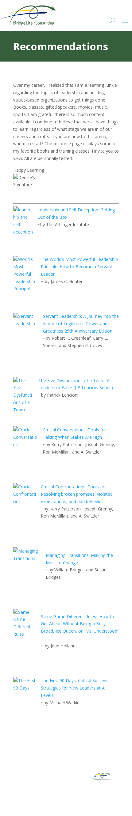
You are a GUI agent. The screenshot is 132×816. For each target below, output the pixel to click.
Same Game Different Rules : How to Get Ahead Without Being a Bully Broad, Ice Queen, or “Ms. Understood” (80, 624)
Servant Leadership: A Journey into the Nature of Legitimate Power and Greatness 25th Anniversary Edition (81, 323)
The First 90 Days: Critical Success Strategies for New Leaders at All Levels (74, 688)
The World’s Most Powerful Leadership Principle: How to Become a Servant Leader (79, 266)
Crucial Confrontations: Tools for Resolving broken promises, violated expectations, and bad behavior (77, 494)
